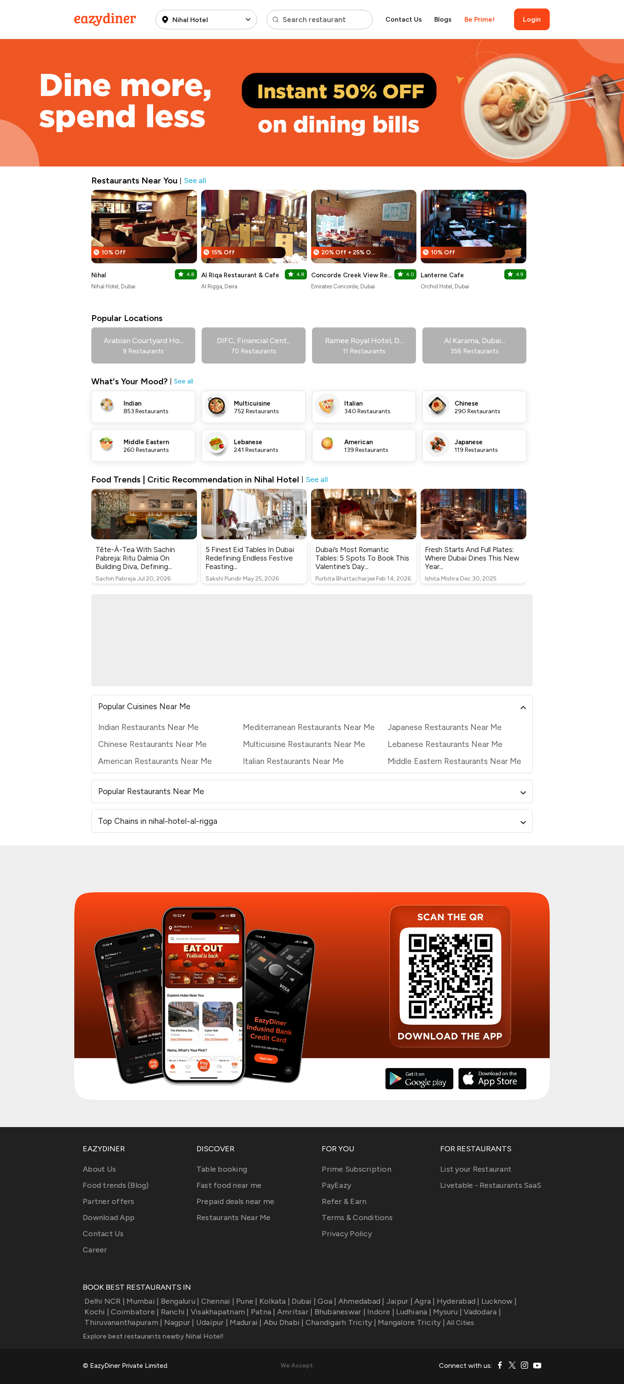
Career (95, 1249)
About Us (99, 1169)
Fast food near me (229, 1185)
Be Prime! (479, 19)
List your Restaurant (476, 1169)
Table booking (222, 1169)
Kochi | (96, 1311)
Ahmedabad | (361, 1301)
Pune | (247, 1301)
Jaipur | (399, 1301)
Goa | (327, 1301)
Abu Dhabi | (284, 1322)
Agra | (424, 1301)
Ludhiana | (413, 1311)
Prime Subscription (356, 1169)
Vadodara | (482, 1311)
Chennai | (217, 1301)
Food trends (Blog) (116, 1185)
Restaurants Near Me (234, 1217)
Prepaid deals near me (235, 1201)
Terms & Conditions (357, 1217)
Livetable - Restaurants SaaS (490, 1185)
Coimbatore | (135, 1311)
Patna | (263, 1311)
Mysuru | (447, 1311)
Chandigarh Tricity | (341, 1322)
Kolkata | (274, 1301)
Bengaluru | (180, 1301)
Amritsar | (295, 1311)
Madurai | (245, 1322)
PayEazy (336, 1185)
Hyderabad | (458, 1301)
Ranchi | (174, 1311)
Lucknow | (499, 1301)
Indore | (380, 1311)
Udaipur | (212, 1322)
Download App (109, 1217)
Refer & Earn (344, 1201)
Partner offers (109, 1201)
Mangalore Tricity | (411, 1322)
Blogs (443, 19)
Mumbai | (142, 1301)
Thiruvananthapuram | (123, 1322)
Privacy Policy (347, 1233)
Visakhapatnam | (220, 1311)
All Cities (460, 1323)
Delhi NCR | (104, 1301)
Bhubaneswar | (340, 1311)
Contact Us (403, 19)
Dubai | (304, 1301)
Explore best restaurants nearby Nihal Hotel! (153, 1336)
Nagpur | (179, 1322)
